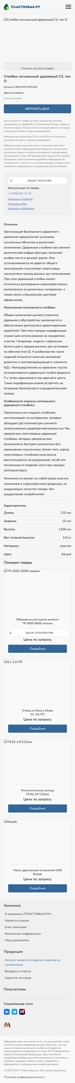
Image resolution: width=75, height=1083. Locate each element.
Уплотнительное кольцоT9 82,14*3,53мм (37, 792)
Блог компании (16, 927)
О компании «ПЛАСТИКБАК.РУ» (28, 914)
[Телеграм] (14, 1012)
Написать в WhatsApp (21, 208)
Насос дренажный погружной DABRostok (37, 872)
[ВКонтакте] (7, 1012)
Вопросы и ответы (18, 971)
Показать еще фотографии (37, 68)
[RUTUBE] (22, 1012)
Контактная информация (23, 934)
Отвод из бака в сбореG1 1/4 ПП (37, 712)
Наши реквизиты (17, 940)
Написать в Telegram (20, 199)
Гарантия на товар (18, 978)
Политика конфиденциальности (24, 1077)
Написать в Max (17, 204)
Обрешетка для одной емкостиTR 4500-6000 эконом (37, 621)
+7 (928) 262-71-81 (20, 193)
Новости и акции (17, 920)
